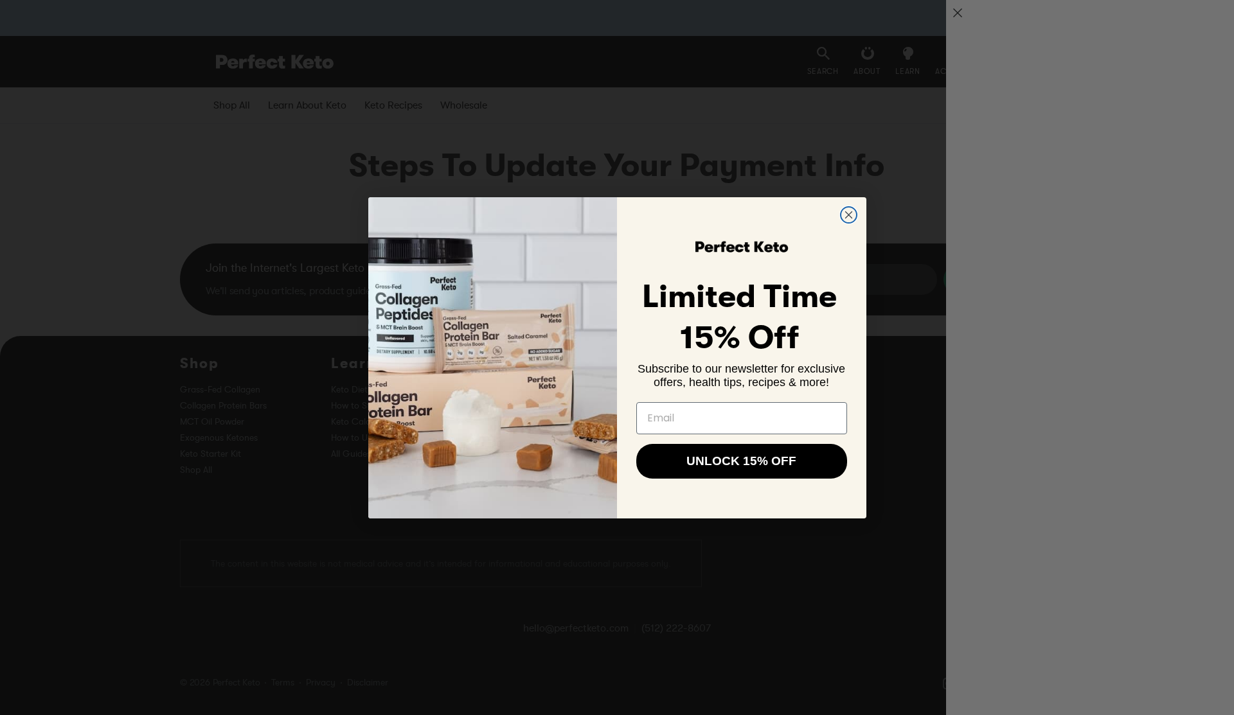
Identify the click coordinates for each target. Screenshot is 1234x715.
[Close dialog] (849, 215)
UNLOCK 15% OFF (741, 461)
